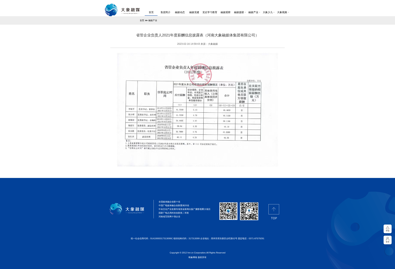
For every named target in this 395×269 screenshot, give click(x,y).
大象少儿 (268, 12)
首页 (151, 12)
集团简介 (165, 12)
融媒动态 (180, 12)
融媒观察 (226, 12)
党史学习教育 (209, 12)
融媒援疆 (239, 12)
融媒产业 (253, 12)
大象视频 (282, 12)
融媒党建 (194, 12)
